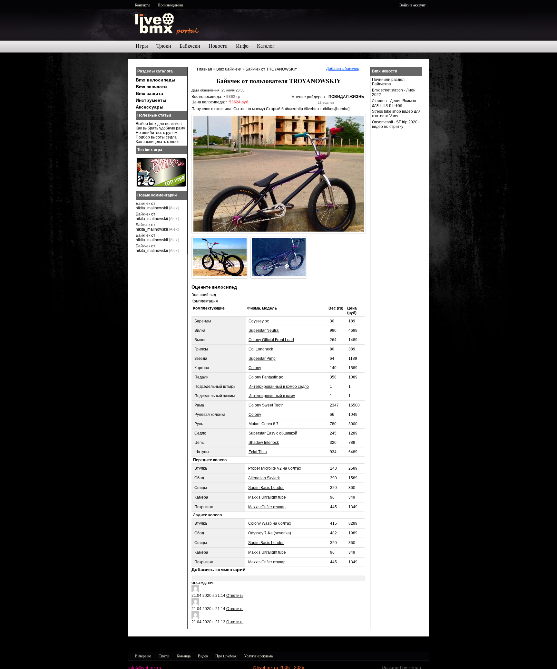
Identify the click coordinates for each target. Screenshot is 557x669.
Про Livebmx (226, 655)
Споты (164, 655)
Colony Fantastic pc (266, 377)
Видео (203, 655)
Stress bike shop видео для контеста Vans (396, 113)
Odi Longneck (261, 349)
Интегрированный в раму (272, 396)
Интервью (143, 655)
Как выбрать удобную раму (160, 128)
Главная (204, 69)
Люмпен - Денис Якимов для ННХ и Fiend (394, 103)
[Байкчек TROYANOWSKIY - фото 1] (278, 174)
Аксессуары (149, 107)
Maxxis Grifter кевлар (267, 507)
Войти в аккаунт (412, 4)
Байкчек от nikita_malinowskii (152, 205)
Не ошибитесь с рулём (156, 132)
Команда (184, 655)
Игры (142, 46)
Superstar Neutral (264, 330)
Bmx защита (149, 93)
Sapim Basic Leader (266, 487)
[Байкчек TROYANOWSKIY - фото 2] (219, 257)
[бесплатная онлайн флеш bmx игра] (161, 185)
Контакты (142, 4)
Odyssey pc (259, 321)
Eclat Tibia (258, 452)
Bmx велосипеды (155, 79)
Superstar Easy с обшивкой (273, 433)
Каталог (266, 46)
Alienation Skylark (264, 478)
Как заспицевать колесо (158, 141)
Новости (218, 46)
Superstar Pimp (262, 358)
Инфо (242, 46)
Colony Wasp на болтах (269, 523)
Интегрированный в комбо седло (279, 386)
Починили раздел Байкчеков (388, 81)
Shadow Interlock (264, 442)
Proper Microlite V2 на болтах (274, 468)
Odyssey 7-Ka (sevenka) (269, 533)
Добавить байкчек (342, 68)
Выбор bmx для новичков (158, 123)
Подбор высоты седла (156, 137)
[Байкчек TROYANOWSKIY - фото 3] (278, 257)
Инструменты (151, 100)
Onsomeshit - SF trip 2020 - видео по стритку (396, 124)
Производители (170, 4)
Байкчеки (190, 46)
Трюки (163, 46)
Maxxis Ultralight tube (267, 497)
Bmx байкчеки (228, 69)
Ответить (234, 595)
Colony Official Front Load (271, 340)
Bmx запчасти (151, 86)
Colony (255, 368)
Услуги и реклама (258, 655)
